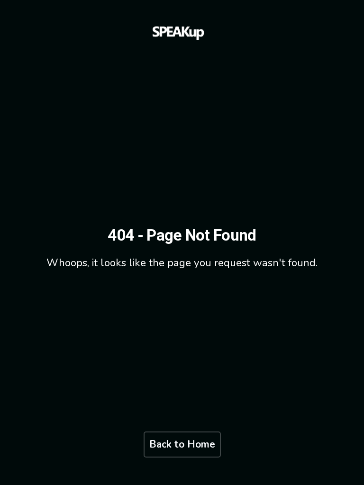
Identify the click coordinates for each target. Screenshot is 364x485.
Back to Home (182, 444)
